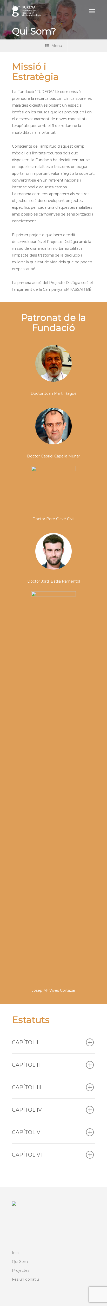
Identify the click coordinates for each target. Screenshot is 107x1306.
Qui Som (20, 1261)
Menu (56, 45)
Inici (15, 1252)
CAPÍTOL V (26, 1132)
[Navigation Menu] (92, 11)
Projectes (20, 1270)
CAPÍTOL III (26, 1087)
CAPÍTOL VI (27, 1155)
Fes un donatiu (25, 1279)
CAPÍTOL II (26, 1065)
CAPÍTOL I (25, 1042)
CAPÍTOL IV (27, 1110)
